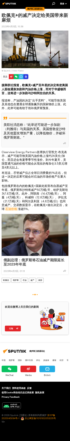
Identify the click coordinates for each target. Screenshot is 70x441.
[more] (64, 143)
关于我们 (6, 388)
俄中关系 (29, 360)
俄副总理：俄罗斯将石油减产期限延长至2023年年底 (34, 262)
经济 (61, 360)
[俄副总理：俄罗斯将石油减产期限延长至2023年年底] (35, 235)
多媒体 (46, 360)
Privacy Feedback (11, 396)
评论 (38, 360)
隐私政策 (39, 392)
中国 (4, 360)
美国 (40, 280)
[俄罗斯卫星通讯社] (10, 4)
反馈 (29, 388)
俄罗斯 (16, 280)
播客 (54, 360)
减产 (32, 280)
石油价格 (11, 209)
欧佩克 (6, 280)
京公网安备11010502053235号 (40, 418)
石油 (25, 280)
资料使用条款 (19, 388)
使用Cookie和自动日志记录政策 (18, 392)
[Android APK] (11, 406)
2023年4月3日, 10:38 (12, 26)
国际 (20, 360)
